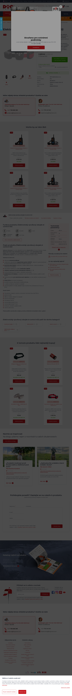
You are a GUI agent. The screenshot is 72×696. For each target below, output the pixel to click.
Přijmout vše (22, 692)
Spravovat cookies (65, 687)
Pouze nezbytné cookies (9, 691)
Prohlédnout (36, 47)
